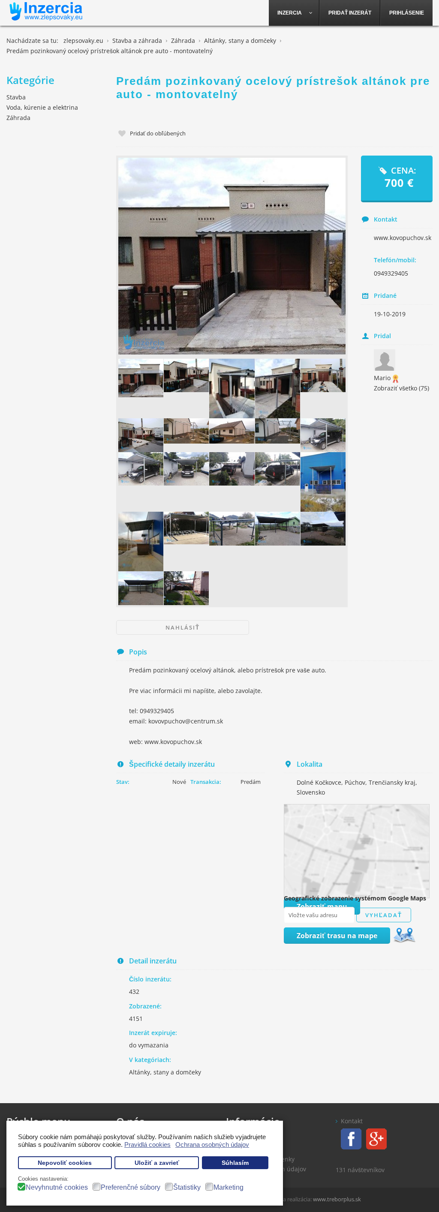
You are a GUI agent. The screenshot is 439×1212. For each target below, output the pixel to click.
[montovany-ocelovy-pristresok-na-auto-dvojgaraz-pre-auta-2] (186, 588)
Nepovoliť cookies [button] (65, 1163)
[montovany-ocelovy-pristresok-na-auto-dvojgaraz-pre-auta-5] (231, 529)
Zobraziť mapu (322, 906)
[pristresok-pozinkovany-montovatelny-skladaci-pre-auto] (277, 431)
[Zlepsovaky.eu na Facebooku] (349, 1138)
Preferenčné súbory (130, 1187)
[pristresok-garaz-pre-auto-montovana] (231, 469)
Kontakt (352, 1121)
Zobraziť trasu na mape (337, 935)
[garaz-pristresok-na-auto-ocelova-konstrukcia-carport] (186, 469)
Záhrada (18, 118)
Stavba (16, 97)
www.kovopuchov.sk (402, 238)
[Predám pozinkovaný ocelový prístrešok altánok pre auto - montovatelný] (232, 256)
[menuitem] (294, 13)
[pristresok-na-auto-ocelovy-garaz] (277, 469)
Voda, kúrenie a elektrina (42, 107)
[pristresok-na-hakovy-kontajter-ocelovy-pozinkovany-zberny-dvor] (323, 482)
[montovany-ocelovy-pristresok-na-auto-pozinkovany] (140, 435)
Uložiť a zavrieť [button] (157, 1163)
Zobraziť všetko (401, 388)
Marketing (228, 1187)
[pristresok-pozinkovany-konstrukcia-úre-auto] (231, 431)
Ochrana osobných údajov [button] (212, 1144)
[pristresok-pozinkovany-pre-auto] (186, 431)
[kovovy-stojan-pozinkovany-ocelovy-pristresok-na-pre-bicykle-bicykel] (186, 528)
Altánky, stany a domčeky (165, 1072)
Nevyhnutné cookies (57, 1187)
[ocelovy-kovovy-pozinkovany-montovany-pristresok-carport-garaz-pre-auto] (186, 376)
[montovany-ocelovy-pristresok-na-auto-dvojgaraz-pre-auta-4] (140, 588)
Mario (382, 378)
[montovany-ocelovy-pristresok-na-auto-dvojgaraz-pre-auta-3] (277, 529)
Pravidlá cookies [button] (147, 1144)
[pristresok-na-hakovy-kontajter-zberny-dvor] (140, 541)
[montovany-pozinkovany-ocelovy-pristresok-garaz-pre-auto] (323, 376)
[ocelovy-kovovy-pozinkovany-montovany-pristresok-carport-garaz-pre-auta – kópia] (140, 378)
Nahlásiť (182, 627)
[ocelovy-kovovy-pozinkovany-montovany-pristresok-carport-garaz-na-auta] (277, 388)
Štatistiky (187, 1187)
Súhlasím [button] (235, 1163)
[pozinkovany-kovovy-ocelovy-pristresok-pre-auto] (140, 469)
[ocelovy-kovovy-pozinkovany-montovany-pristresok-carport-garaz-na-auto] (231, 388)
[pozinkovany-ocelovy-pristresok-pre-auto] (323, 435)
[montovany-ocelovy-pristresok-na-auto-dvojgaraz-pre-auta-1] (323, 529)
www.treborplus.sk (337, 1199)
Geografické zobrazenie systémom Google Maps (355, 898)
